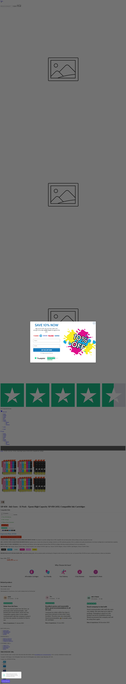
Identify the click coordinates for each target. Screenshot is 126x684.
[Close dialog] (94, 323)
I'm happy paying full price (46, 353)
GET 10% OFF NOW (46, 350)
